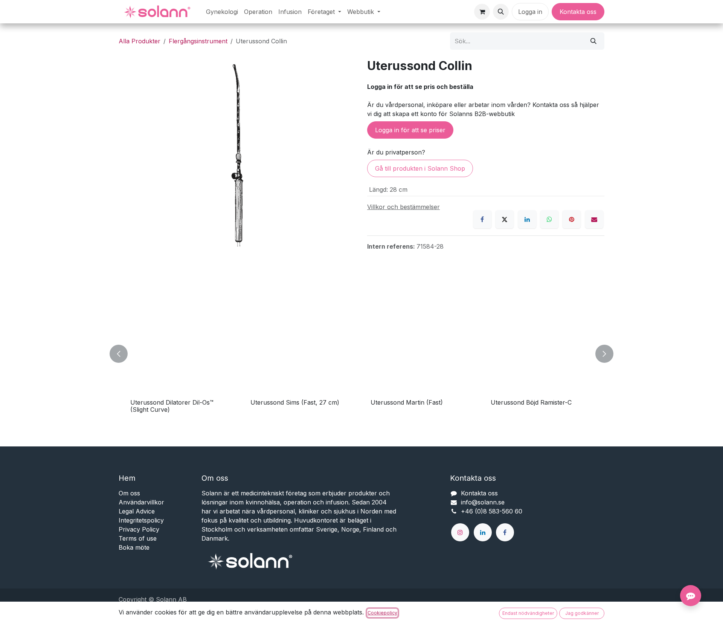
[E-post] (594, 219)
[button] (501, 12)
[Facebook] (482, 219)
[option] (361, 353)
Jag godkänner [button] (582, 613)
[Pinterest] (572, 219)
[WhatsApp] (549, 219)
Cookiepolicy (382, 613)
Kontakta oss (578, 11)
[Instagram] (460, 532)
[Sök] (593, 41)
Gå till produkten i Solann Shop (420, 168)
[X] (505, 219)
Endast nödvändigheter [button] (528, 613)
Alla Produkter (139, 41)
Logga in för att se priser (410, 130)
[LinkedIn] (527, 219)
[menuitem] (222, 11)
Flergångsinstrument (198, 41)
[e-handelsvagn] (482, 12)
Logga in (530, 11)
